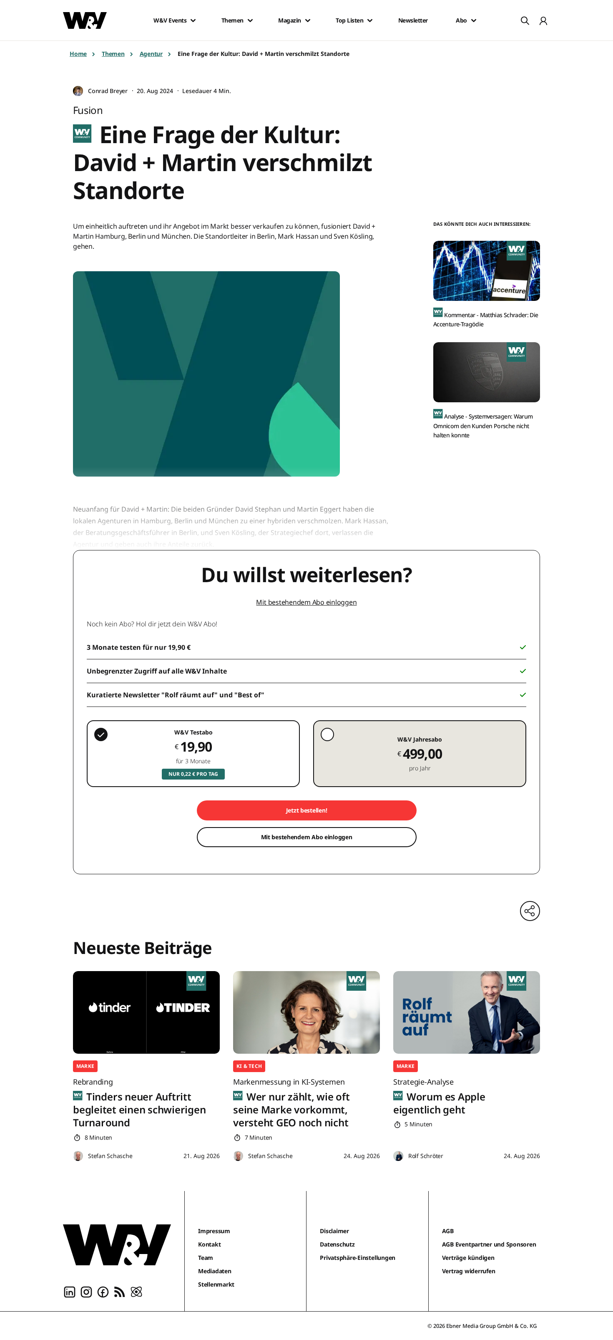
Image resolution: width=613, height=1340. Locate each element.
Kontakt (209, 1244)
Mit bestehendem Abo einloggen (306, 602)
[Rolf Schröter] (398, 1156)
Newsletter (413, 20)
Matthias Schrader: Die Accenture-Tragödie (485, 319)
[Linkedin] (69, 1291)
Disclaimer (334, 1231)
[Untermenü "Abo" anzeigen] (473, 20)
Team (205, 1258)
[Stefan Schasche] (78, 1156)
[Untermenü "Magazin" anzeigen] (307, 20)
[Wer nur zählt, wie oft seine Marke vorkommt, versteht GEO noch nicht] (306, 1012)
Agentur (151, 54)
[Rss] (119, 1291)
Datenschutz (337, 1244)
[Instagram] (86, 1291)
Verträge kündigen (468, 1258)
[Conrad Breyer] (78, 91)
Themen (232, 20)
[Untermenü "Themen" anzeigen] (250, 20)
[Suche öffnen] (525, 20)
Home (78, 54)
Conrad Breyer (108, 91)
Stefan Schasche (110, 1156)
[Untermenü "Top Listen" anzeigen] (370, 20)
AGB (448, 1231)
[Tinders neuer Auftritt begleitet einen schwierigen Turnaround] (146, 1012)
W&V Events (169, 20)
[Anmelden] (543, 20)
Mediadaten (214, 1271)
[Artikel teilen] (530, 911)
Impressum (214, 1231)
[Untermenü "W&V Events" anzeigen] (193, 20)
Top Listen (349, 20)
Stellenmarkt (216, 1284)
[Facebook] (103, 1291)
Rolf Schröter (425, 1156)
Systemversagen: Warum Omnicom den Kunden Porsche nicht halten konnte (483, 425)
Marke (85, 1066)
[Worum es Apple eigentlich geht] (466, 1012)
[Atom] (136, 1291)
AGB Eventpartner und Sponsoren (489, 1244)
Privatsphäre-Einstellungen (357, 1258)
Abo (461, 20)
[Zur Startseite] (117, 1244)
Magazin (289, 20)
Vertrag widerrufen (468, 1271)
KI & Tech (249, 1066)
